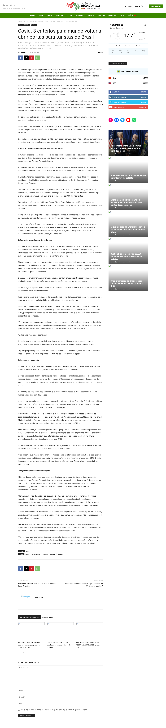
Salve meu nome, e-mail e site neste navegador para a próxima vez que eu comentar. (55, 710)
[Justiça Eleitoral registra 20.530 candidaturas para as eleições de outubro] (60, 631)
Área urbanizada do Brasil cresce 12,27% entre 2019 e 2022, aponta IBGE (88, 645)
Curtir (143, 92)
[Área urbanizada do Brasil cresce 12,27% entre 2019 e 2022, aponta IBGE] (89, 631)
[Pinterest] (31, 57)
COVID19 (26, 25)
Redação (24, 52)
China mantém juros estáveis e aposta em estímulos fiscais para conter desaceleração (126, 202)
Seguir (143, 97)
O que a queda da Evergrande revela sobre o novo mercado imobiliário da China (128, 229)
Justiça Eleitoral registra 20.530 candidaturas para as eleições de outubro (58, 645)
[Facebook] (20, 57)
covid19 (45, 554)
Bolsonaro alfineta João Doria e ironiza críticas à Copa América (37, 584)
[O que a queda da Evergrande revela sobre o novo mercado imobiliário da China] (128, 224)
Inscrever (142, 107)
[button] (139, 6)
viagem (60, 554)
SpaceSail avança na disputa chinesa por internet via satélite (128, 176)
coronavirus (36, 554)
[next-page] (23, 652)
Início (20, 21)
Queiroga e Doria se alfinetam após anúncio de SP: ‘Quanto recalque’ (84, 584)
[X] (26, 57)
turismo (53, 554)
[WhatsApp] (37, 57)
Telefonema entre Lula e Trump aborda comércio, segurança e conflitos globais (29, 645)
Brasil (26, 21)
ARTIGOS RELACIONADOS (29, 617)
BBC (27, 551)
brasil (27, 554)
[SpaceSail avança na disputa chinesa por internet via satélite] (128, 170)
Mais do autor (47, 617)
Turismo (33, 25)
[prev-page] (19, 652)
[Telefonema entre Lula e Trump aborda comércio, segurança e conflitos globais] (31, 631)
